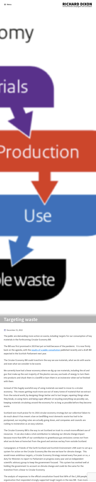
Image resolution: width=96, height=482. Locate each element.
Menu (9, 4)
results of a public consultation (45, 349)
